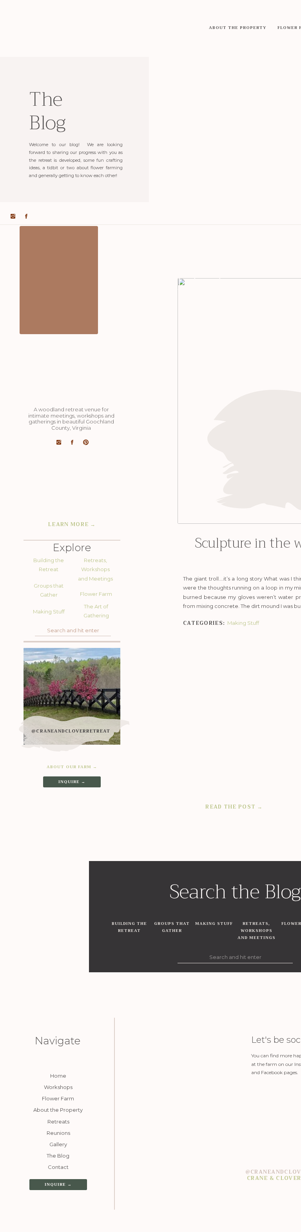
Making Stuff (243, 623)
